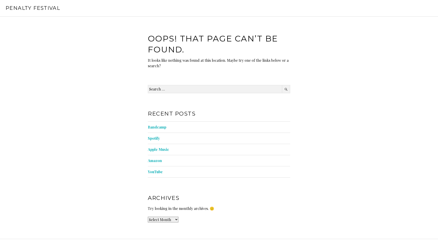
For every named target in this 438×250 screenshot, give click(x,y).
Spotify (154, 138)
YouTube (155, 171)
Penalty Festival (32, 8)
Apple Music (158, 149)
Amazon (155, 160)
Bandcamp (157, 127)
